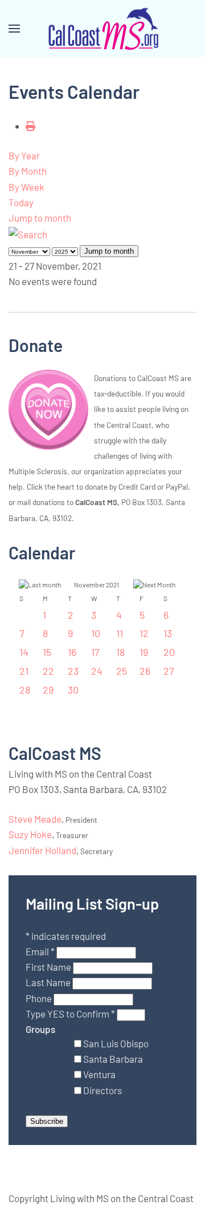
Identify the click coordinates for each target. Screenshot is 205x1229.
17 (95, 652)
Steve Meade (35, 818)
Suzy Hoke (30, 834)
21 (23, 670)
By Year (24, 155)
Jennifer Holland (42, 850)
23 (73, 670)
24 (96, 670)
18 (120, 652)
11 (119, 633)
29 (48, 689)
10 (95, 633)
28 (24, 689)
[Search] (28, 233)
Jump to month (40, 217)
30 (73, 689)
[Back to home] (102, 28)
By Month (28, 171)
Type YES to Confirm (70, 1013)
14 (23, 652)
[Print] (30, 125)
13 (167, 633)
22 (48, 670)
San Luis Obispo (116, 1043)
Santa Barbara (113, 1058)
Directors (102, 1090)
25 (121, 670)
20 (169, 652)
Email (40, 951)
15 (47, 652)
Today (21, 202)
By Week (26, 187)
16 (72, 652)
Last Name (49, 982)
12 (144, 633)
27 (168, 670)
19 (144, 652)
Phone (40, 998)
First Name (49, 966)
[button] (14, 28)
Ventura (99, 1074)
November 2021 (96, 585)
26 (145, 670)
